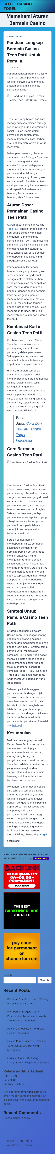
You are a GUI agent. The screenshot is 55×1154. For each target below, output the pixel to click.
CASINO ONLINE (14, 36)
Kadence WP (40, 1145)
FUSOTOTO (10, 1076)
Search (8, 975)
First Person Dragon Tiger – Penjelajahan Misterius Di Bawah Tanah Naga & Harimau (26, 1016)
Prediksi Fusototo (14, 1084)
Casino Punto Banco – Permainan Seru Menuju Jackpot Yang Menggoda (26, 1045)
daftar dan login (29, 1091)
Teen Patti (13, 228)
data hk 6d (10, 1080)
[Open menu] (48, 6)
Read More (15, 841)
